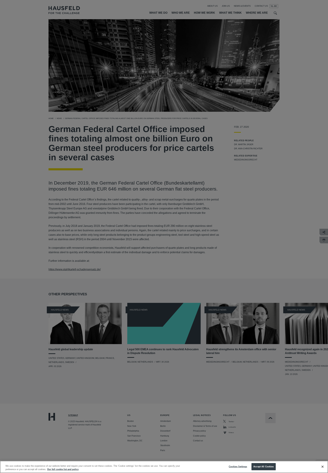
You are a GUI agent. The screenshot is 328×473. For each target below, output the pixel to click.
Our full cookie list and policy (63, 469)
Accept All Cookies (263, 466)
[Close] (322, 466)
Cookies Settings (238, 466)
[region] (164, 467)
